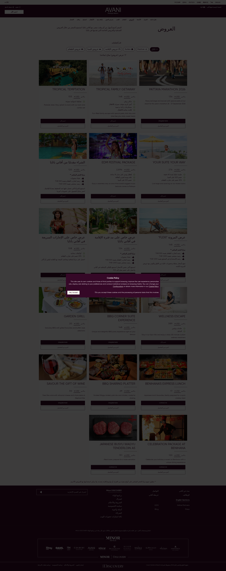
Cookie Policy (154, 286)
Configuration (118, 286)
